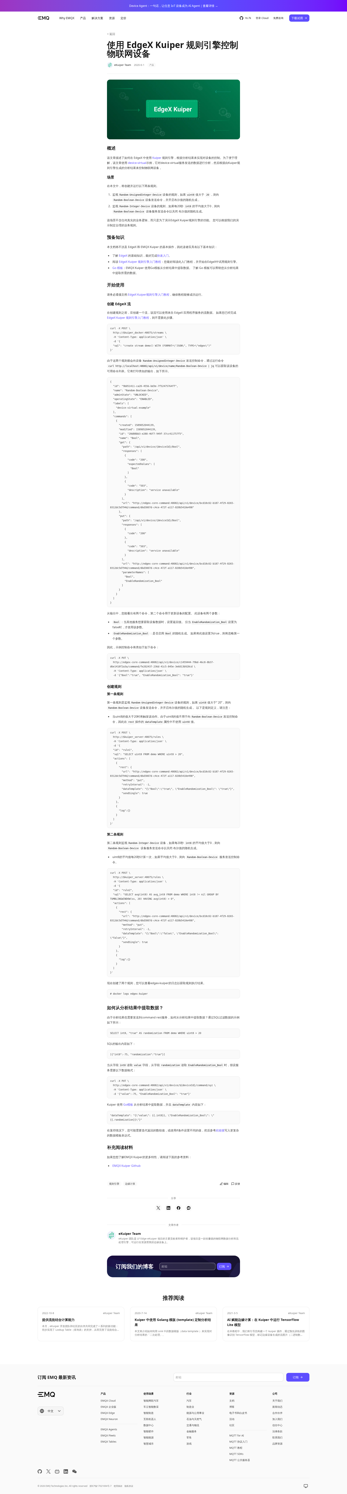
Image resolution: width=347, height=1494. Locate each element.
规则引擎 (114, 1183)
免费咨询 (278, 18)
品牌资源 (277, 1443)
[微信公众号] (74, 1471)
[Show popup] (305, 1486)
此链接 (220, 1130)
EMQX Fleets (108, 1435)
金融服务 (192, 1431)
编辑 (225, 1183)
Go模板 (128, 1105)
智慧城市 (148, 1443)
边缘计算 (130, 1183)
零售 (189, 1437)
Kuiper (156, 158)
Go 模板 (117, 268)
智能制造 (148, 1413)
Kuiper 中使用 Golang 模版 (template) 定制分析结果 (173, 1322)
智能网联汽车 (151, 1400)
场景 (110, 177)
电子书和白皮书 (238, 1413)
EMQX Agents (109, 1429)
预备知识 (115, 237)
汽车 (189, 1400)
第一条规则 (115, 694)
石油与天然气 (194, 1419)
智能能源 (148, 1437)
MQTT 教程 (235, 1447)
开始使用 (115, 285)
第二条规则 (115, 834)
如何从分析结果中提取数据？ (135, 1007)
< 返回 (111, 34)
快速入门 (163, 256)
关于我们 (277, 1400)
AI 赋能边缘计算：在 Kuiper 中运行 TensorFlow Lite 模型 (263, 1322)
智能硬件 (148, 1431)
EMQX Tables (108, 1441)
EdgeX (123, 256)
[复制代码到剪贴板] (235, 328)
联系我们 (277, 1437)
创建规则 (114, 686)
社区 (231, 1425)
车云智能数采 (151, 1406)
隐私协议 (129, 1486)
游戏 (189, 1443)
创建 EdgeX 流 (119, 303)
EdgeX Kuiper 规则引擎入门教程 (140, 262)
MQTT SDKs (236, 1454)
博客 (231, 1406)
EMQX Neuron (109, 1419)
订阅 (222, 1266)
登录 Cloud (262, 18)
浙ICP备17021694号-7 (100, 1486)
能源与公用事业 (195, 1413)
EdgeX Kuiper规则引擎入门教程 (148, 295)
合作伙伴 (277, 1413)
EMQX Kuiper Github (126, 1166)
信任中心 (277, 1425)
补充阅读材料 (120, 1147)
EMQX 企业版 (108, 1406)
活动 (231, 1419)
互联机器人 (149, 1419)
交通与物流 (193, 1425)
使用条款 (118, 1486)
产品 (151, 64)
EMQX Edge (108, 1413)
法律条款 (277, 1431)
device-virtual (137, 163)
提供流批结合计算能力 (58, 1319)
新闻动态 (277, 1406)
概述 (111, 148)
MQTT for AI (236, 1435)
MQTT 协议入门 (238, 1441)
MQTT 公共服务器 (239, 1460)
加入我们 (277, 1419)
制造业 (190, 1406)
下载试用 (297, 18)
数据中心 (148, 1425)
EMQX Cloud (108, 1400)
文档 (231, 1400)
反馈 (237, 1183)
